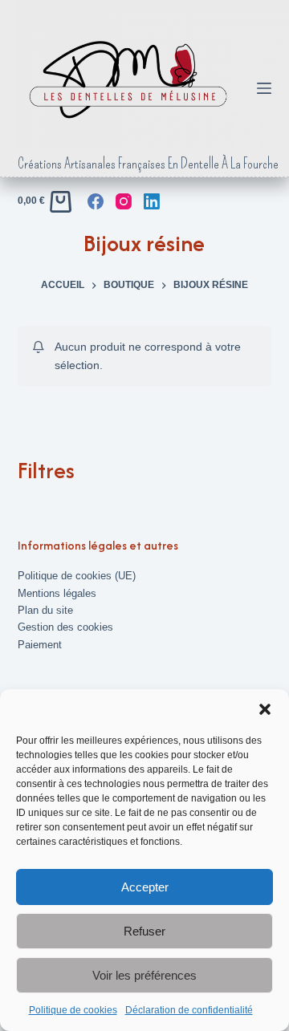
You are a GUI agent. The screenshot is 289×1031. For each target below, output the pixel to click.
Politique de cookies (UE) (77, 576)
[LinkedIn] (152, 201)
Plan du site (45, 610)
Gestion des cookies (65, 627)
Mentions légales (57, 593)
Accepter (145, 887)
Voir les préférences (144, 975)
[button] (265, 709)
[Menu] (264, 88)
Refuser (144, 931)
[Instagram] (124, 201)
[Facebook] (96, 201)
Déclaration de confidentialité (189, 1010)
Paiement (40, 645)
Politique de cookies (73, 1010)
